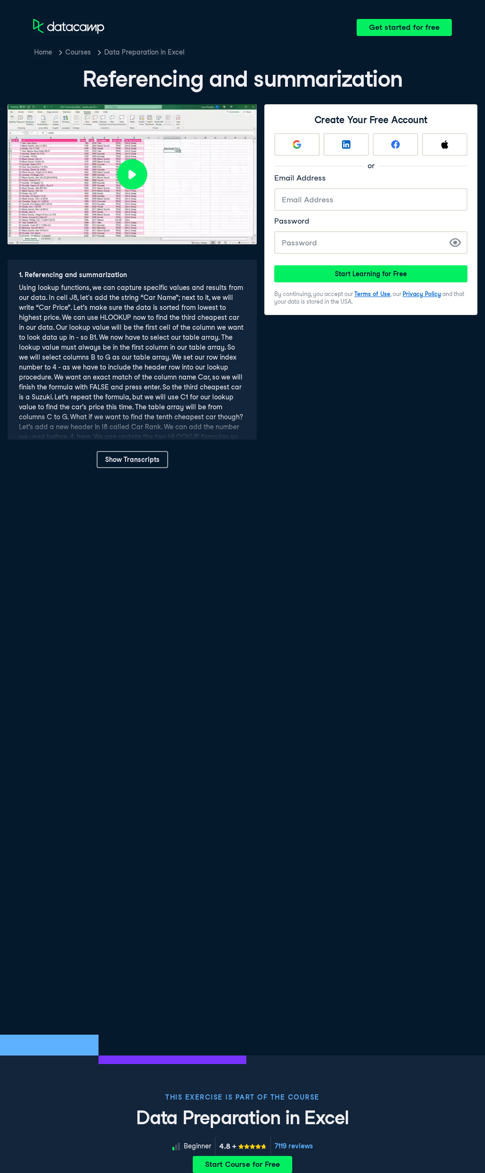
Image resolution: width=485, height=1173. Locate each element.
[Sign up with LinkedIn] (346, 144)
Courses (78, 52)
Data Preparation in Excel (144, 52)
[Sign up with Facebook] (395, 144)
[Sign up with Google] (297, 144)
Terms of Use (372, 294)
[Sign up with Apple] (444, 144)
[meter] (243, 1146)
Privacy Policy (422, 294)
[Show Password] (455, 242)
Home (43, 52)
